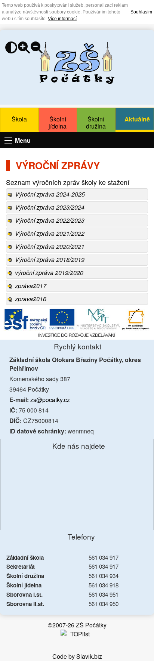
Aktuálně (137, 119)
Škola (19, 119)
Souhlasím (141, 12)
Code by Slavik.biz (77, 656)
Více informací (62, 18)
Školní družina (96, 122)
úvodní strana (77, 63)
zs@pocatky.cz (50, 399)
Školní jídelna (58, 122)
